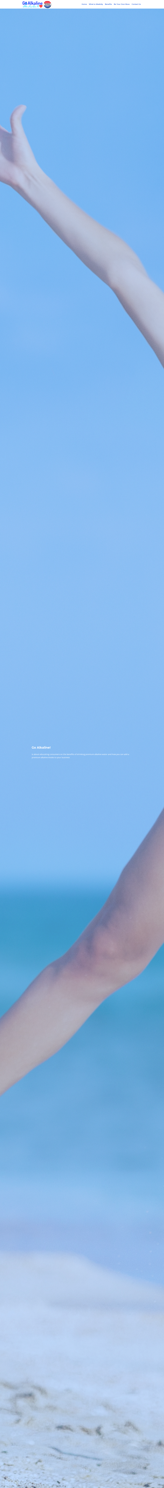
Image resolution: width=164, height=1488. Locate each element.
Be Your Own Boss (122, 4)
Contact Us (136, 4)
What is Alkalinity (96, 4)
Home (84, 4)
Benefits (108, 4)
